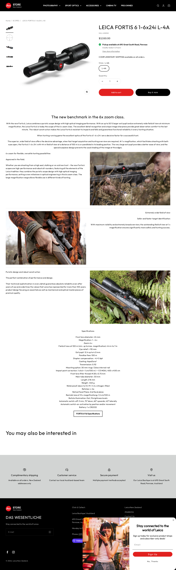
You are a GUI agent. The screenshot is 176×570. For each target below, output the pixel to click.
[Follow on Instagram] (13, 552)
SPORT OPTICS (72, 5)
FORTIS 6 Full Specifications (88, 413)
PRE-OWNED (127, 5)
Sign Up (152, 554)
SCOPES (16, 21)
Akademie (129, 512)
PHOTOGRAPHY (50, 5)
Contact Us (129, 516)
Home (8, 21)
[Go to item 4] (9, 57)
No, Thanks (152, 561)
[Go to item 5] (9, 67)
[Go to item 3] (9, 47)
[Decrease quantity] (102, 81)
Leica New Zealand (133, 507)
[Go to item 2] (9, 38)
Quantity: (103, 75)
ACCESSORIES (92, 5)
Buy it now (153, 92)
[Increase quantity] (117, 81)
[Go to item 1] (9, 28)
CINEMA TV (111, 5)
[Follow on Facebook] (7, 552)
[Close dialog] (173, 520)
